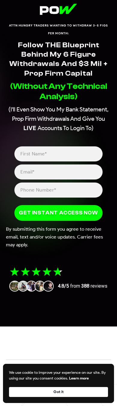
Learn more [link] (79, 378)
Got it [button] (58, 391)
